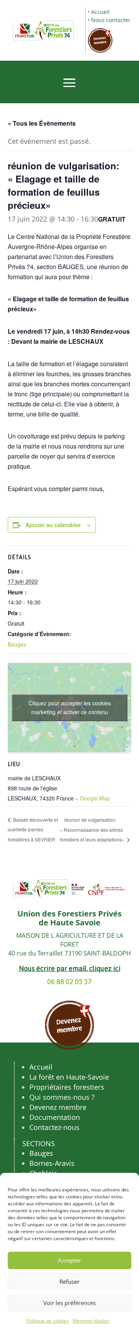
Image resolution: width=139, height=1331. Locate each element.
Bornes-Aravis (52, 1163)
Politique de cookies (47, 1320)
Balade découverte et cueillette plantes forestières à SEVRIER (33, 829)
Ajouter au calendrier (53, 525)
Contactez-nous (54, 1127)
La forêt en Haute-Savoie (69, 1077)
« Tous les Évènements (42, 123)
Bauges (17, 644)
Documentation (54, 1117)
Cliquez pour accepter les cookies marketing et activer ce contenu (70, 707)
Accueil (100, 11)
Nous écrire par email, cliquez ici (69, 968)
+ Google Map (92, 798)
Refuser (69, 1281)
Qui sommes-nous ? (62, 1097)
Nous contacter (111, 20)
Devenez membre (57, 1107)
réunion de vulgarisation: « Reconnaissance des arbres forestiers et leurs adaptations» (92, 829)
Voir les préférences (69, 1303)
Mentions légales (91, 1320)
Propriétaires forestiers (66, 1087)
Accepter (69, 1260)
